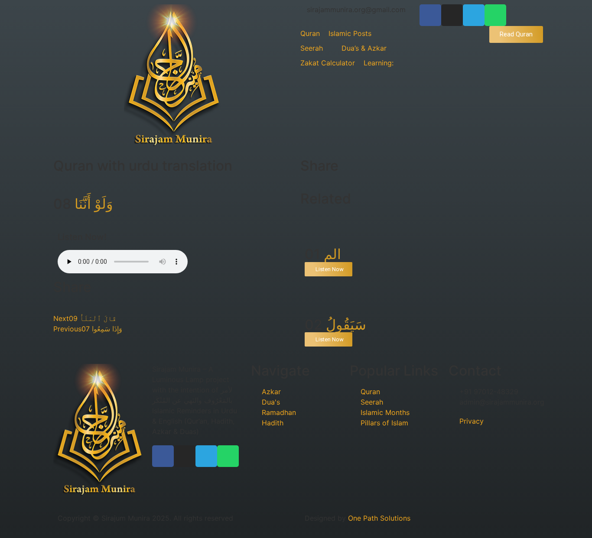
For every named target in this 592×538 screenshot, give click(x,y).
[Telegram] (474, 15)
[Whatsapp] (495, 15)
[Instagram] (452, 15)
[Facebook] (430, 15)
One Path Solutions (379, 518)
